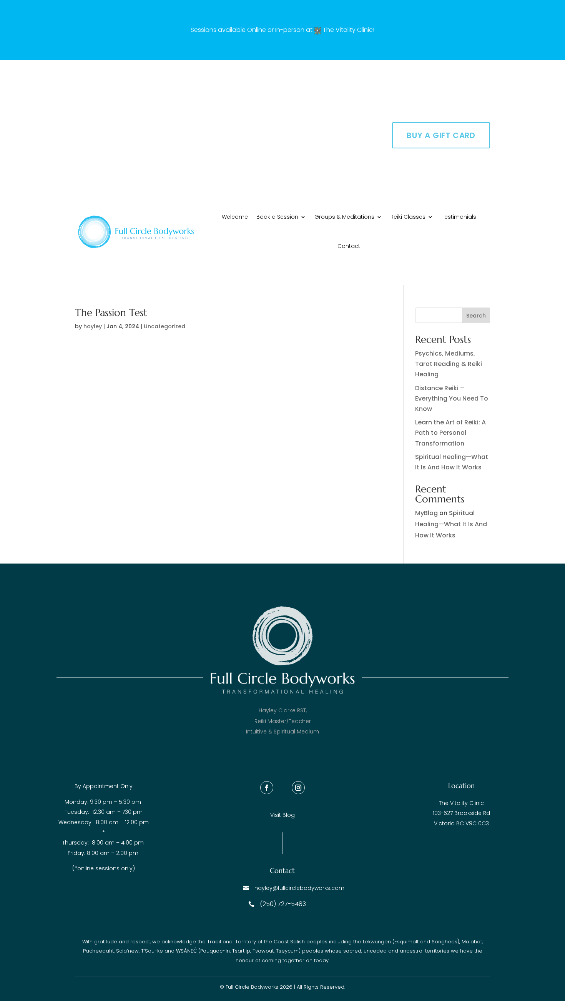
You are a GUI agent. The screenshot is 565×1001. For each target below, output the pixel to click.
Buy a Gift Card (441, 135)
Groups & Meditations (344, 217)
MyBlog (426, 513)
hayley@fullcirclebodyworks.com (299, 888)
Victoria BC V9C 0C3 (461, 823)
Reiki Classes (408, 217)
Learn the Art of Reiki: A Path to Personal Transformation (450, 432)
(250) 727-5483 (283, 904)
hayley (92, 326)
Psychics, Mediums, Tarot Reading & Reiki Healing (448, 364)
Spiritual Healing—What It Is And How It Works (451, 524)
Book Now (452, 97)
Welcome (235, 217)
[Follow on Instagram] (298, 787)
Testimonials (459, 217)
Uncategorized (164, 326)
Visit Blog (282, 815)
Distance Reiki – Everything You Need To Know (451, 398)
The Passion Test (111, 312)
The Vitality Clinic (348, 29)
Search (476, 315)
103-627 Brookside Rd (461, 813)
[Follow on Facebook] (266, 787)
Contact (348, 246)
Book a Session (277, 217)
